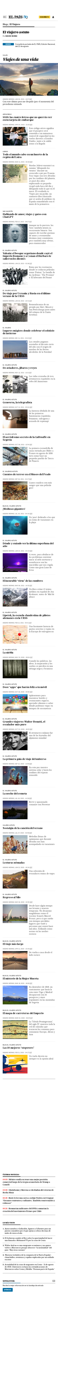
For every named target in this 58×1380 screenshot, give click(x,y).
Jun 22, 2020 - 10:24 (23, 867)
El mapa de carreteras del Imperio (23, 1013)
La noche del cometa (15, 794)
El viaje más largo (13, 944)
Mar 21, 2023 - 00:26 (24, 162)
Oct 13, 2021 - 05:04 (23, 407)
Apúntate (7, 1290)
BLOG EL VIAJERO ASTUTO (12, 506)
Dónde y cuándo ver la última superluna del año (28, 545)
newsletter (9, 1281)
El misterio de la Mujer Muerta (21, 979)
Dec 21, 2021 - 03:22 (23, 338)
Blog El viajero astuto (12, 1010)
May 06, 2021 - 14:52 (23, 586)
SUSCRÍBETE (44, 17)
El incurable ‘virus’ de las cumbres (23, 581)
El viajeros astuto (10, 471)
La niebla (8, 653)
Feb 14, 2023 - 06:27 (23, 222)
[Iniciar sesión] (53, 17)
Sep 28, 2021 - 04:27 (23, 479)
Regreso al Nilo (12, 897)
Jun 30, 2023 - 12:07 (23, 99)
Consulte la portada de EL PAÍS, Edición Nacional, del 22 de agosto (35, 45)
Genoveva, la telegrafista (17, 403)
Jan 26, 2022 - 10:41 (23, 301)
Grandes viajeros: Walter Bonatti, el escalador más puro (24, 723)
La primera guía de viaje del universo (24, 759)
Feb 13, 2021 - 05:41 (23, 623)
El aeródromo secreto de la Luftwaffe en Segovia (26, 438)
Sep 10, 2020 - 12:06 (23, 764)
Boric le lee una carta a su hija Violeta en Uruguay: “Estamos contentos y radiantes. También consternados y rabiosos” (29, 1200)
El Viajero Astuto (10, 290)
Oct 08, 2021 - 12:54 (23, 445)
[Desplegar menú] (5, 17)
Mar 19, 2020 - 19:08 (23, 983)
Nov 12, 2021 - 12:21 (23, 373)
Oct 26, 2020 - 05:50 (24, 692)
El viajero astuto (16, 32)
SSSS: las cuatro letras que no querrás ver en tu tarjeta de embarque (27, 118)
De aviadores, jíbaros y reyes (20, 368)
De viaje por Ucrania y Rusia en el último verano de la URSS (26, 295)
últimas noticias (11, 1175)
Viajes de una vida (20, 59)
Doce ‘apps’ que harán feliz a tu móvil (25, 687)
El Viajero (15, 24)
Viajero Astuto (9, 825)
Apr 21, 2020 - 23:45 (23, 949)
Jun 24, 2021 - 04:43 (23, 551)
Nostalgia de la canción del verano (23, 828)
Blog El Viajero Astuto (12, 976)
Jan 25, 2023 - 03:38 (23, 263)
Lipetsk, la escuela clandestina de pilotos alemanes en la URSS (26, 616)
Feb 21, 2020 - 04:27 (23, 1052)
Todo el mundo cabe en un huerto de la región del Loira (25, 156)
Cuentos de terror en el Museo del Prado (27, 474)
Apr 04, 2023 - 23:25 (23, 125)
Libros (5, 151)
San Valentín (8, 211)
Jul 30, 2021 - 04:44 (23, 514)
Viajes (5, 55)
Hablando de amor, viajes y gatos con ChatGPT (24, 215)
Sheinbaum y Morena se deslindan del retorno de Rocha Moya (28, 1191)
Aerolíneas (7, 114)
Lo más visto (9, 1223)
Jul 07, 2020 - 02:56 (23, 833)
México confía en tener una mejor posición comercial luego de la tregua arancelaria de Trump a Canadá (26, 1182)
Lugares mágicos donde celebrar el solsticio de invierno (28, 332)
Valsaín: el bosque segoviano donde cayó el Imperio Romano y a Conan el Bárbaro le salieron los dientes (27, 256)
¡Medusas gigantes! (14, 509)
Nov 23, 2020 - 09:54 (24, 657)
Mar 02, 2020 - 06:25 (24, 1018)
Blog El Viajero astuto (12, 941)
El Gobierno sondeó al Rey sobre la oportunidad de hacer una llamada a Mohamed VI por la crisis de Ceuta (28, 1239)
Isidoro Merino (8, 99)
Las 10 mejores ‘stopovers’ (18, 1048)
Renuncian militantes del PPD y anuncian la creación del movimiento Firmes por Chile (26, 1209)
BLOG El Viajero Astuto (12, 1045)
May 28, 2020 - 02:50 (24, 902)
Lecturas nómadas (14, 863)
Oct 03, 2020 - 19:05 (23, 729)
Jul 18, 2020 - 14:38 (23, 798)
